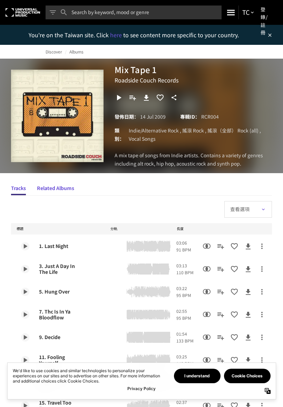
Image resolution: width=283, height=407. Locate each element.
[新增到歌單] (132, 97)
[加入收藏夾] (160, 97)
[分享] (174, 97)
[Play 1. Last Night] (25, 246)
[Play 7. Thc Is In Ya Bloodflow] (25, 314)
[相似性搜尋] (207, 246)
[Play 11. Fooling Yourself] (25, 360)
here (116, 35)
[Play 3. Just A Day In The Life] (25, 269)
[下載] (146, 97)
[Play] (119, 97)
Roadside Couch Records (146, 80)
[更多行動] (262, 246)
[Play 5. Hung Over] (25, 292)
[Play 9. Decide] (25, 337)
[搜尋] (230, 12)
